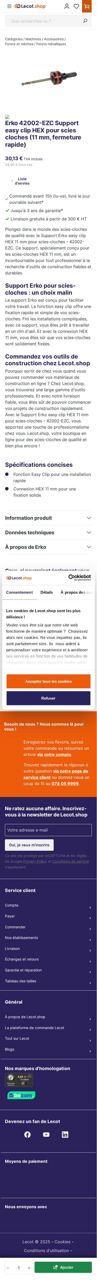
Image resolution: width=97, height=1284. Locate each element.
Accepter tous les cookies (48, 681)
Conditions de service (70, 861)
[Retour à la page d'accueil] (30, 6)
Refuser (48, 698)
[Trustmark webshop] (28, 1095)
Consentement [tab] (19, 592)
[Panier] (87, 6)
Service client (20, 890)
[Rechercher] (85, 21)
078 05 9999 (65, 783)
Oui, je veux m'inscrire (29, 845)
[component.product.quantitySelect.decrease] (8, 1268)
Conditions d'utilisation (46, 1250)
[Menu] (9, 6)
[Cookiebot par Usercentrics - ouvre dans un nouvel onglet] (69, 578)
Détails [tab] (46, 592)
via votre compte (54, 754)
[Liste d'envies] (76, 6)
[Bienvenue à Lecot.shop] (67, 6)
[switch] (24, 1083)
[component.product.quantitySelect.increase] (29, 1268)
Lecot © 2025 (36, 1241)
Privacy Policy (35, 861)
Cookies (62, 1241)
